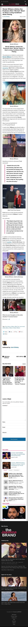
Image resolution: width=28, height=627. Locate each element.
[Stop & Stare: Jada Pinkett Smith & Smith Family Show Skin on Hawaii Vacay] (14, 596)
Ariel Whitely (7, 16)
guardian (9, 242)
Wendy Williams (7, 57)
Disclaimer (14, 614)
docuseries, (5, 68)
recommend (22, 326)
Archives (14, 621)
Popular (5, 470)
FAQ (14, 619)
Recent (10, 470)
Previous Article (6, 357)
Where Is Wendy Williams (14, 328)
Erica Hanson (8, 326)
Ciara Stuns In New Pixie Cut (7, 569)
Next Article (20, 356)
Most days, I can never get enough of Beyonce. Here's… (16, 482)
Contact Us (14, 617)
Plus (16, 331)
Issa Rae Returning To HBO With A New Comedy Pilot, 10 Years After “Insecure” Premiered (20, 381)
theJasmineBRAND (17, 611)
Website (4, 432)
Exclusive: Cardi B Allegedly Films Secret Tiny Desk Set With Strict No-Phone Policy (18, 454)
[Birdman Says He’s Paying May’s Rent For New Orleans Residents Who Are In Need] (14, 550)
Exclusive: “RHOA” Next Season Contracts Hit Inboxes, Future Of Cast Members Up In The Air (18, 464)
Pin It (21, 331)
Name (4, 422)
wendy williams (6, 328)
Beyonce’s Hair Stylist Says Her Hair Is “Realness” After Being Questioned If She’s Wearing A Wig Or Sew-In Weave (13, 567)
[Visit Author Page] (5, 343)
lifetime (12, 326)
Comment (5, 405)
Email (4, 427)
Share (6, 334)
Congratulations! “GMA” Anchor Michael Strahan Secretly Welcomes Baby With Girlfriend (7, 381)
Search (14, 622)
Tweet (6, 331)
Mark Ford (17, 326)
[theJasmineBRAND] (14, 4)
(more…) (16, 475)
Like (11, 331)
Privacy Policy (14, 616)
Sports (4, 506)
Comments (16, 470)
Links (14, 624)
